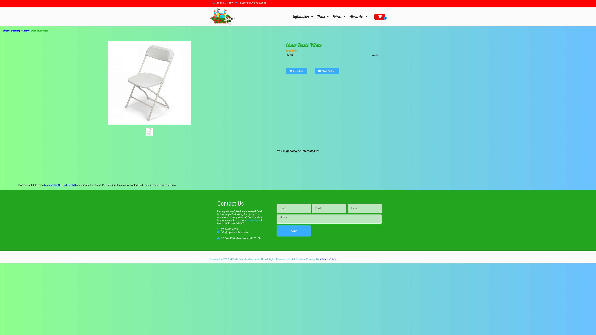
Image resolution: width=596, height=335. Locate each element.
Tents (321, 16)
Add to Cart (297, 71)
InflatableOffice (328, 259)
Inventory (15, 30)
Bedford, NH (69, 185)
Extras (337, 16)
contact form (253, 220)
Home (6, 30)
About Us (356, 16)
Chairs (26, 30)
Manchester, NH (52, 185)
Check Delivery (328, 71)
